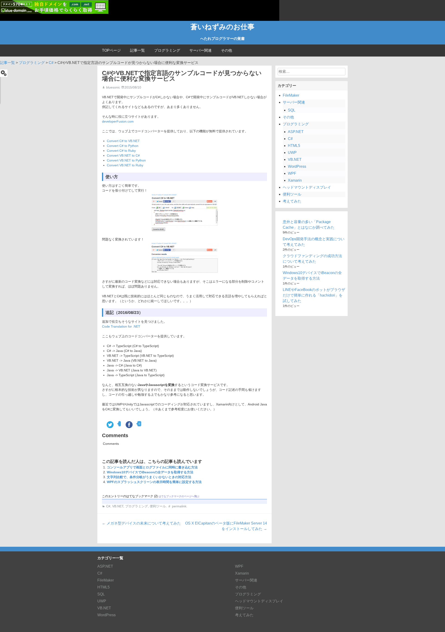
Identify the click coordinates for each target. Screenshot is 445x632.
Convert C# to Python (122, 146)
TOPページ (111, 50)
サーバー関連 (200, 50)
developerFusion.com (118, 121)
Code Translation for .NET (121, 326)
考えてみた (292, 201)
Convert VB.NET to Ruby (125, 165)
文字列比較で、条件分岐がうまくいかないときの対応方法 (149, 477)
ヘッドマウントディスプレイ (307, 187)
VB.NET (117, 506)
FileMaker (291, 95)
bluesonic (113, 87)
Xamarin (295, 180)
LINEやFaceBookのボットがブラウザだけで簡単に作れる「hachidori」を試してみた (314, 295)
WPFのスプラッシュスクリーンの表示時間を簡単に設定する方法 (154, 482)
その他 (226, 50)
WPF (292, 173)
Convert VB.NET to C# (123, 155)
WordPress (297, 166)
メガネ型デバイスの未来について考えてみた (141, 523)
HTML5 (294, 146)
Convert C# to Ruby (121, 150)
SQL (291, 110)
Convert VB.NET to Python (126, 160)
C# (108, 506)
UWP (292, 153)
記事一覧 (137, 50)
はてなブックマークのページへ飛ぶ (179, 496)
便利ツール (158, 506)
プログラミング (167, 50)
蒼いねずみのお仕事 (222, 27)
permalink (179, 506)
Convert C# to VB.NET (123, 141)
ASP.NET (296, 132)
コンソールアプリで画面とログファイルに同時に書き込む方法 (152, 467)
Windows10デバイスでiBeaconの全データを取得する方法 (150, 472)
